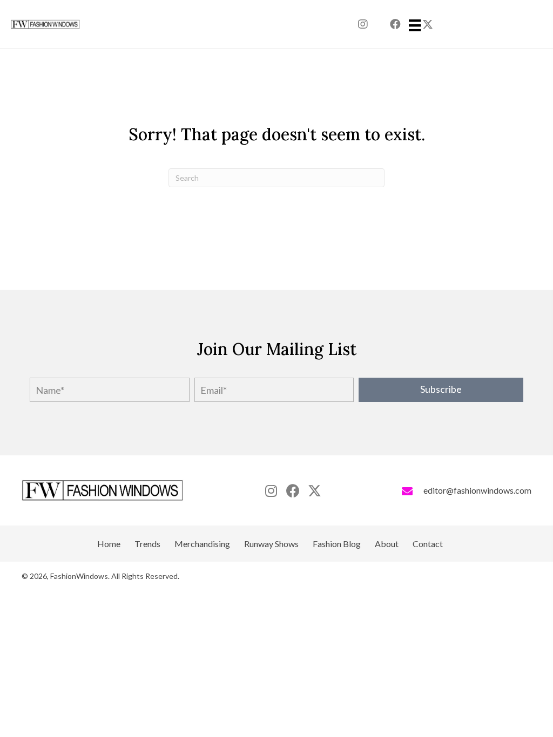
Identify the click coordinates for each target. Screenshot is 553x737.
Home (108, 544)
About (387, 544)
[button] (362, 24)
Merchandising (202, 544)
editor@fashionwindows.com (477, 490)
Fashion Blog (337, 544)
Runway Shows (271, 544)
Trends (147, 544)
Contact (428, 544)
